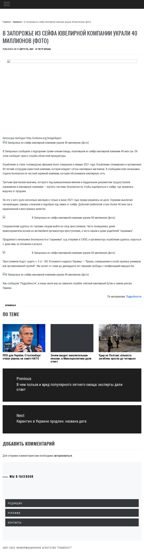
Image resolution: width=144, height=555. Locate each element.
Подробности (133, 296)
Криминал (10, 305)
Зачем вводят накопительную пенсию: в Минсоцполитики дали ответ (71, 358)
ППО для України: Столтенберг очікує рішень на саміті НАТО (22, 357)
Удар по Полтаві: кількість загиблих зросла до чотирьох (117, 357)
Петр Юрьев (44, 49)
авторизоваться (63, 455)
